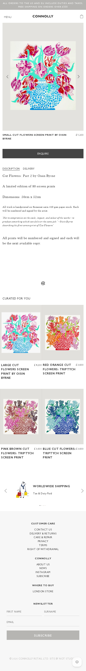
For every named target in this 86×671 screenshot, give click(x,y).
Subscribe (43, 576)
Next (81, 490)
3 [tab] (43, 505)
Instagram (43, 572)
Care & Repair (43, 537)
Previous (5, 490)
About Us (43, 564)
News (43, 568)
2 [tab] (41, 505)
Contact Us (43, 529)
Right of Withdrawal (43, 549)
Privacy (43, 541)
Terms (43, 545)
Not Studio (67, 658)
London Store (43, 591)
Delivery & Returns (43, 533)
